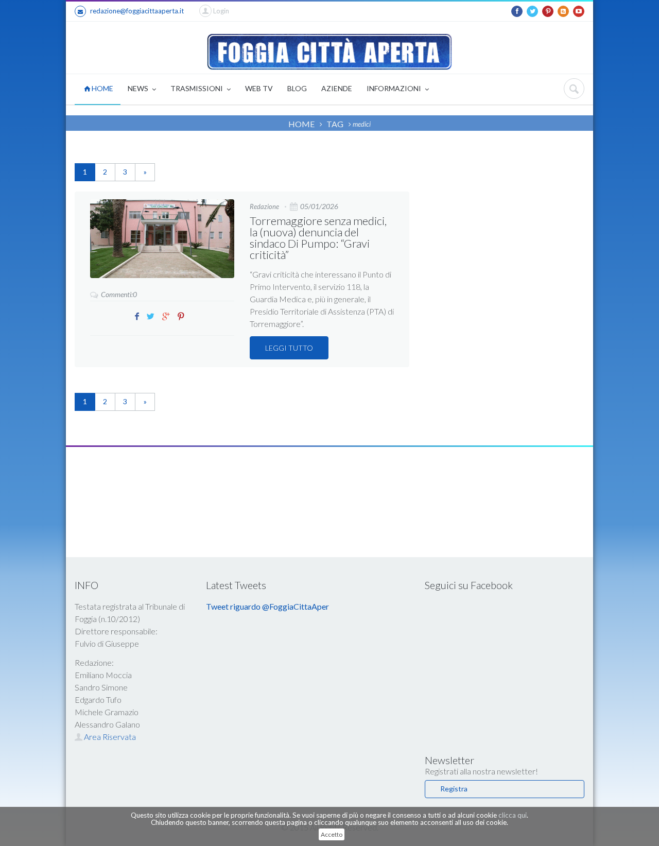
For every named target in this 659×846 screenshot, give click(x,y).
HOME (101, 88)
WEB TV (259, 88)
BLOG (297, 88)
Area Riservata (109, 736)
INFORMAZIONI (395, 88)
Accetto (331, 834)
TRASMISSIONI (197, 88)
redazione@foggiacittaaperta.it (137, 11)
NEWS (139, 88)
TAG (334, 124)
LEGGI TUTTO (289, 347)
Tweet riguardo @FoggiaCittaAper (267, 606)
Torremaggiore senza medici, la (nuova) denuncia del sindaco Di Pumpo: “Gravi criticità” (318, 238)
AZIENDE (336, 88)
